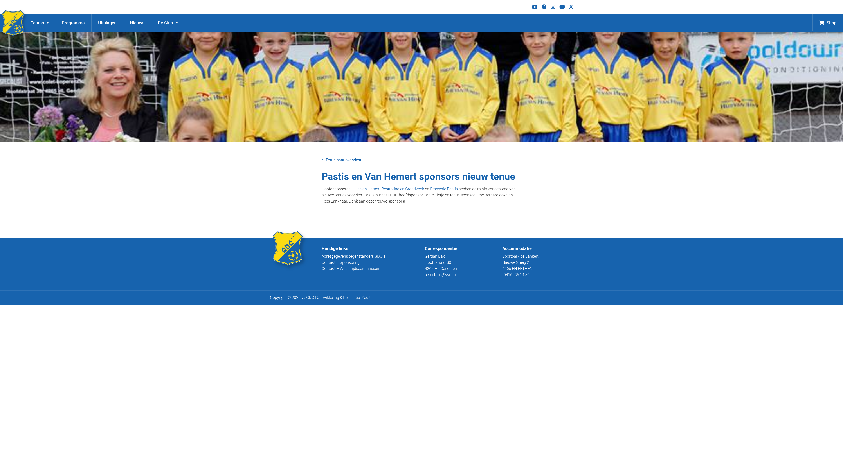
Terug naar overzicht (343, 160)
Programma (73, 22)
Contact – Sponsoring (341, 262)
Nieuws (137, 22)
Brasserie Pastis (444, 189)
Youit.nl (368, 297)
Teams (37, 22)
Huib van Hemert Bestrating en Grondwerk (387, 189)
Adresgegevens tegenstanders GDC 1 (353, 256)
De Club (165, 22)
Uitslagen (107, 22)
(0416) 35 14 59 (516, 274)
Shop (831, 22)
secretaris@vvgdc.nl (442, 274)
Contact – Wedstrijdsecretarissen (350, 268)
